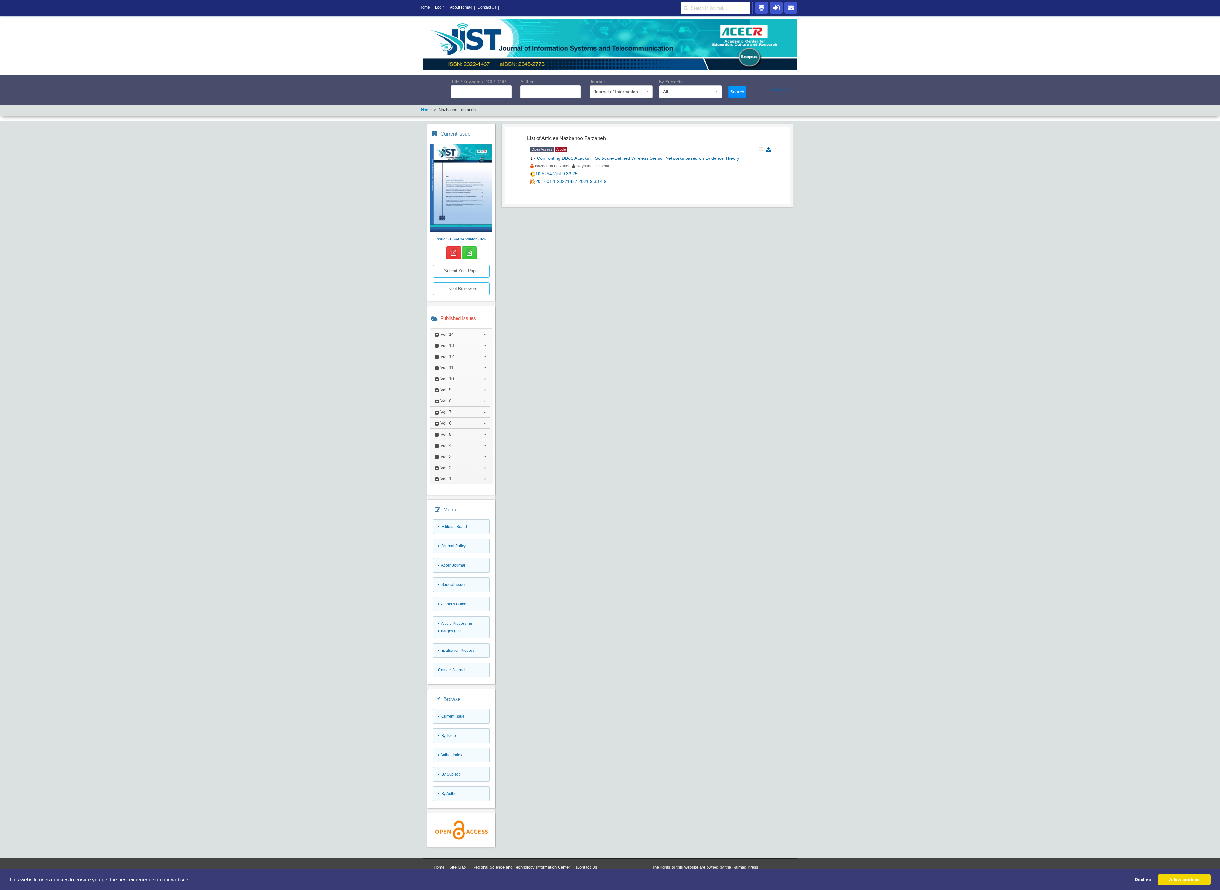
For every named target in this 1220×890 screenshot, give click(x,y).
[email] (790, 7)
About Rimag (461, 7)
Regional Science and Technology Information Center (521, 867)
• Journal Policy (452, 546)
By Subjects (670, 81)
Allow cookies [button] (1184, 879)
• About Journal (451, 565)
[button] (192, 880)
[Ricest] (761, 7)
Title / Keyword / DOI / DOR (478, 81)
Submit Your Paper (461, 270)
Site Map (457, 867)
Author (527, 81)
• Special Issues (452, 585)
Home (439, 867)
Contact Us (587, 867)
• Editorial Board (452, 526)
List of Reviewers (461, 288)
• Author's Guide (452, 604)
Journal (597, 81)
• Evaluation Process (456, 650)
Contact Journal (451, 670)
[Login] (776, 7)
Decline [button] (1143, 879)
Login (440, 7)
